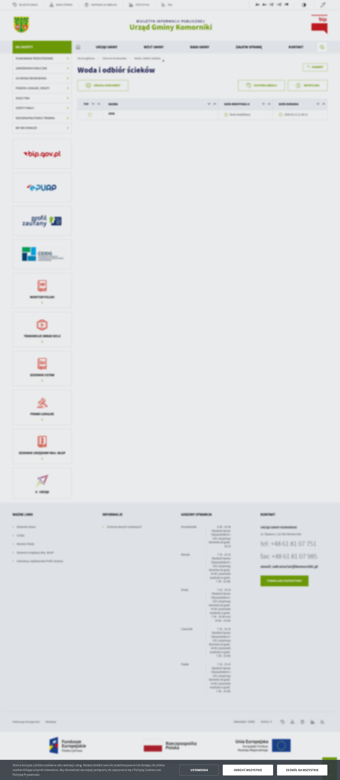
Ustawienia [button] (199, 770)
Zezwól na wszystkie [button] (302, 770)
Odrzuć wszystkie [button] (248, 770)
